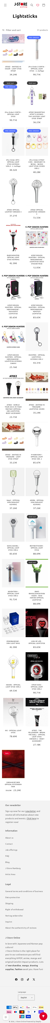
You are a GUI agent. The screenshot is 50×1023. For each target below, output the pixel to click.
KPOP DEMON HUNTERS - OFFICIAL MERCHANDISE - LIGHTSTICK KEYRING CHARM (13, 359)
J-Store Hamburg (13, 868)
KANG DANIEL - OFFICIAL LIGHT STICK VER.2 (13, 548)
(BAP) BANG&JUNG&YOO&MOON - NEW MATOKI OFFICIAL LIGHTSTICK (37, 595)
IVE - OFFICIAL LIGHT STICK (13, 731)
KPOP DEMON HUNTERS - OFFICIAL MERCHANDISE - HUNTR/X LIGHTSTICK (37, 309)
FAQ (7, 856)
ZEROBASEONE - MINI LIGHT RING (13, 642)
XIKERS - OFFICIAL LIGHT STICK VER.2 (13, 686)
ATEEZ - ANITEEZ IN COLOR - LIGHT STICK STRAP (13, 69)
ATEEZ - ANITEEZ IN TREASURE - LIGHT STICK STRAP (13, 457)
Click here (31, 818)
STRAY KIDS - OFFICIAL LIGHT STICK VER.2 (37, 687)
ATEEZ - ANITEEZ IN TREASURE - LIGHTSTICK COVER (37, 407)
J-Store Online (20, 1021)
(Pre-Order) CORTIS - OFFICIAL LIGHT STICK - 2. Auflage (36, 69)
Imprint (8, 921)
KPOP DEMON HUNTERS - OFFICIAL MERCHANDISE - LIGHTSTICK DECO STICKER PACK (37, 259)
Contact (9, 844)
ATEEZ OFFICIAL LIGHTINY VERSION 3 (13, 211)
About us (9, 837)
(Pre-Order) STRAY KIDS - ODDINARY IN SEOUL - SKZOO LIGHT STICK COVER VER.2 (37, 164)
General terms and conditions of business (24, 891)
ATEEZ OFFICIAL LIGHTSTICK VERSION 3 (36, 212)
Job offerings (11, 850)
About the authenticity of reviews (21, 927)
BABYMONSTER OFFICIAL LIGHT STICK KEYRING (13, 257)
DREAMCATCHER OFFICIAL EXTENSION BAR (13, 784)
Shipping (9, 903)
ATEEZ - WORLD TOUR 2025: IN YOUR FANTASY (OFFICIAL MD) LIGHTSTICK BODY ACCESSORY (13, 409)
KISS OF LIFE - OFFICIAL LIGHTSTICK (36, 642)
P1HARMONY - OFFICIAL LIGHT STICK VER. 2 (37, 457)
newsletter (30, 811)
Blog (7, 862)
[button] (5, 5)
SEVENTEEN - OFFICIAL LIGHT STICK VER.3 (13, 593)
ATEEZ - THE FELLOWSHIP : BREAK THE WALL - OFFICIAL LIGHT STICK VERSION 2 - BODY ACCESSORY (36, 735)
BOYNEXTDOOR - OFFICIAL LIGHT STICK (37, 548)
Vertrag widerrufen (14, 915)
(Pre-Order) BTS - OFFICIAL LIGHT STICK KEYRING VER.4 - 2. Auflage (13, 163)
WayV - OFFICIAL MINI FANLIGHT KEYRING (13, 502)
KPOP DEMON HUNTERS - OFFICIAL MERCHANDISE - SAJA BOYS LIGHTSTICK (13, 309)
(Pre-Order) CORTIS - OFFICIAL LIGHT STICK (13, 114)
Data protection (12, 897)
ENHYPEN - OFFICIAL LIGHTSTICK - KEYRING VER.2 (37, 357)
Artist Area (10, 874)
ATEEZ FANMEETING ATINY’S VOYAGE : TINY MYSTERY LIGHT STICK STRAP (36, 115)
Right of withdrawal (14, 909)
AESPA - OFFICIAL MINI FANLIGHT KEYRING (37, 502)
